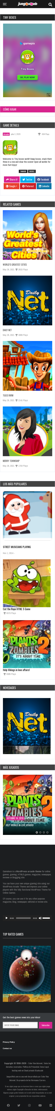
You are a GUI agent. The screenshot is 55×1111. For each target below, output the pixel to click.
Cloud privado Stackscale (33, 1070)
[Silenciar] (40, 918)
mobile (31, 171)
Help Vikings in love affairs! (16, 670)
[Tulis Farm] (27, 366)
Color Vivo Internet (35, 1063)
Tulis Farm (8, 395)
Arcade (6, 134)
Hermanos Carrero (38, 1080)
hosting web (16, 1070)
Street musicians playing (17, 547)
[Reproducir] (6, 918)
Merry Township (11, 461)
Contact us (7, 1048)
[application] (27, 918)
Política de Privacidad (31, 1066)
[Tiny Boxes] (12, 148)
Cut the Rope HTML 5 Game (16, 609)
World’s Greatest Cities (15, 264)
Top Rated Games (13, 934)
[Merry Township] (27, 431)
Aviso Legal (44, 1066)
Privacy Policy (9, 1042)
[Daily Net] (27, 300)
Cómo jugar (9, 109)
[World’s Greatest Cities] (27, 235)
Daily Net (7, 330)
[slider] (47, 917)
